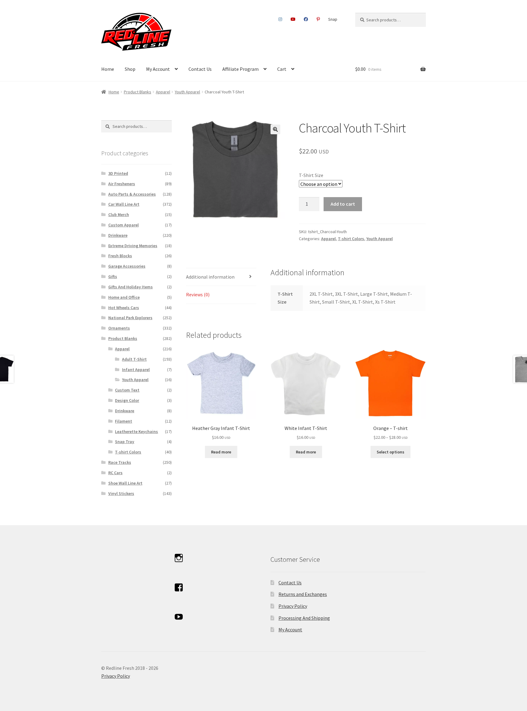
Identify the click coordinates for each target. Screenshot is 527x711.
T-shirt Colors (351, 238)
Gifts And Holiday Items (130, 287)
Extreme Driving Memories (132, 245)
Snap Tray (124, 441)
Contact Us (200, 69)
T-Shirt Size (311, 175)
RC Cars (115, 472)
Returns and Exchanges (302, 594)
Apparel (163, 92)
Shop (130, 69)
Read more (221, 452)
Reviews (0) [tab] (198, 294)
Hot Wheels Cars (123, 307)
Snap (332, 19)
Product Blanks (137, 92)
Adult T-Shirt (134, 359)
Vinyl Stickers (121, 493)
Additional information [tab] (210, 277)
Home (107, 69)
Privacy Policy (292, 606)
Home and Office (124, 297)
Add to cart (343, 204)
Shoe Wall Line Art (125, 483)
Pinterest (318, 19)
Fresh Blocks (120, 255)
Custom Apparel (123, 225)
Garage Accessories (126, 266)
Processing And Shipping (304, 618)
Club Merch (118, 214)
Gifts (112, 276)
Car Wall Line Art (123, 204)
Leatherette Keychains (136, 431)
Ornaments (119, 328)
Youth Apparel (187, 92)
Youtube (293, 19)
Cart (281, 69)
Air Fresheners (121, 183)
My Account (158, 69)
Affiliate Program (240, 69)
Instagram (280, 19)
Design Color (127, 400)
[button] (275, 129)
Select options (390, 452)
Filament (123, 421)
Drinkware (117, 235)
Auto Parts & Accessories (132, 194)
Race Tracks (119, 462)
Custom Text (127, 390)
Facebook (306, 19)
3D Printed (118, 173)
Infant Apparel (136, 369)
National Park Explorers (130, 317)
